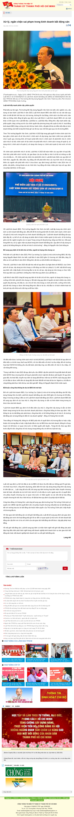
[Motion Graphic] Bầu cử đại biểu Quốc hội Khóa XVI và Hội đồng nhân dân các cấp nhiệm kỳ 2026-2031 (33, 752)
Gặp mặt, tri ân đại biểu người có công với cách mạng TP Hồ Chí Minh (25, 628)
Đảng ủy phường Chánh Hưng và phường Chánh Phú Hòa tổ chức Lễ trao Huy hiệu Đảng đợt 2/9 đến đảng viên (37, 684)
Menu (70, 8)
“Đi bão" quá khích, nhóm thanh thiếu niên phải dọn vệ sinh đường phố (24, 631)
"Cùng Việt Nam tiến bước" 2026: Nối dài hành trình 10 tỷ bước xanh (24, 591)
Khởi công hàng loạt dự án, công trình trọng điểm (18, 633)
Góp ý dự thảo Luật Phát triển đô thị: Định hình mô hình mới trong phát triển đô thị (28, 638)
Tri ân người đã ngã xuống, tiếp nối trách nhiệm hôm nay (21, 636)
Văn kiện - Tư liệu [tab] (19, 765)
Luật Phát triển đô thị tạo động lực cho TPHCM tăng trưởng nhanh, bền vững (26, 626)
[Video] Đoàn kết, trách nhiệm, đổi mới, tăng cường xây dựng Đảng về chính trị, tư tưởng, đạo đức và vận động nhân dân (37, 759)
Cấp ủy (34, 798)
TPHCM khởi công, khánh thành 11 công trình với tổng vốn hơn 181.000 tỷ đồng (27, 598)
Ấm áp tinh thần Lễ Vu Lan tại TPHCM (15, 613)
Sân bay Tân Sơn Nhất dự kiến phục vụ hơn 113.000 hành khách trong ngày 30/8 (27, 588)
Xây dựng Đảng (25, 798)
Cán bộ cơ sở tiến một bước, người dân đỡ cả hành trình (21, 618)
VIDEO (7, 706)
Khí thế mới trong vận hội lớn (13, 611)
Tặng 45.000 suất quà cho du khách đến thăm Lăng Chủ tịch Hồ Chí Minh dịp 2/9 (27, 606)
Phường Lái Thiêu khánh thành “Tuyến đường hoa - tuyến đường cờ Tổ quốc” (26, 616)
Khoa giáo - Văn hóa (37, 800)
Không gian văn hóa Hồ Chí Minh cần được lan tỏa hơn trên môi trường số (36, 660)
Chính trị (15, 798)
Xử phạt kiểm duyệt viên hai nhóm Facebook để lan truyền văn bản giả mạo (26, 600)
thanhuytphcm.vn (29, 815)
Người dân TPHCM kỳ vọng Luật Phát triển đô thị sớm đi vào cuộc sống (25, 623)
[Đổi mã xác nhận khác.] (47, 568)
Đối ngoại (65, 798)
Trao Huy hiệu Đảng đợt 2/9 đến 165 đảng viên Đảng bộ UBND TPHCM (61, 684)
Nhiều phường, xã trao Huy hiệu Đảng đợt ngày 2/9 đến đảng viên (12, 684)
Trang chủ (8, 798)
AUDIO (17, 706)
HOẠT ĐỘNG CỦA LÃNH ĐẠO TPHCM (18, 641)
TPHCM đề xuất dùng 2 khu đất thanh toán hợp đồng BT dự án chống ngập (26, 608)
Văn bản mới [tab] (8, 765)
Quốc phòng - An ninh (55, 798)
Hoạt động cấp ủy (12, 665)
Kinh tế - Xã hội (42, 798)
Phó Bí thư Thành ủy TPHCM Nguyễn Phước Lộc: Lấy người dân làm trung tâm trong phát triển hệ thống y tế (61, 660)
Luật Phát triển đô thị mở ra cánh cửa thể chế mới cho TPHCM (22, 621)
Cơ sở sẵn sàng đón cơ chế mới (14, 603)
